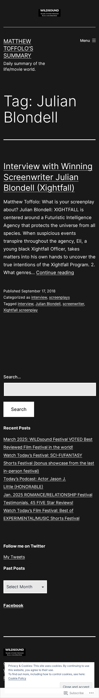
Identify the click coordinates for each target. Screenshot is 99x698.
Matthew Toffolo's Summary (18, 48)
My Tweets (14, 556)
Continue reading (55, 272)
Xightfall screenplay (20, 310)
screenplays (59, 297)
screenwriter (73, 303)
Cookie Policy (17, 678)
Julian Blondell (48, 303)
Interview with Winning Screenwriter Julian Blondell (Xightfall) (48, 177)
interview (39, 297)
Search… (12, 376)
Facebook (13, 605)
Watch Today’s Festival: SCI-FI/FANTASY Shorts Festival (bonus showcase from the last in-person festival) (48, 463)
